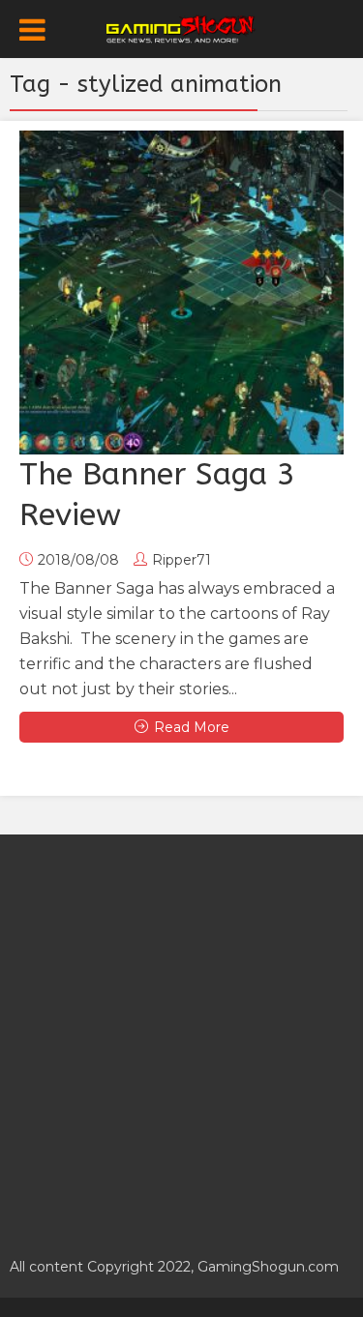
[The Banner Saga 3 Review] (181, 292)
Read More (191, 727)
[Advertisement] (181, 1035)
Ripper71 (181, 560)
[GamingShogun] (181, 27)
